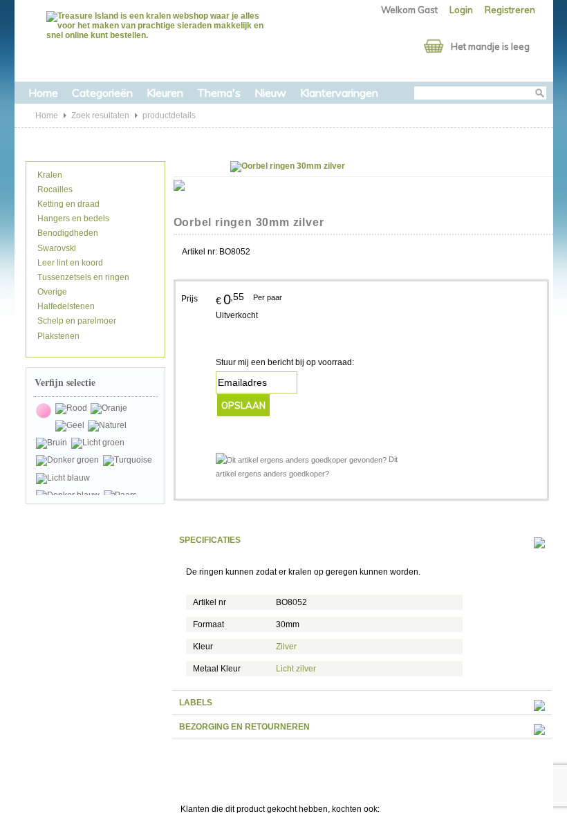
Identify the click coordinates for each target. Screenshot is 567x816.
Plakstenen (57, 336)
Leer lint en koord (69, 263)
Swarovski (55, 248)
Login (461, 9)
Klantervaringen (339, 93)
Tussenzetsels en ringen (82, 277)
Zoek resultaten (100, 115)
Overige (51, 292)
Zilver (286, 646)
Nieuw (270, 93)
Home (43, 93)
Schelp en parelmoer (75, 321)
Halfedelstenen (65, 306)
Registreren (510, 9)
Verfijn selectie (65, 382)
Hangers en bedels (72, 218)
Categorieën (102, 93)
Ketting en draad (67, 204)
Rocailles (54, 189)
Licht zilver (296, 669)
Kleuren (165, 93)
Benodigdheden (66, 233)
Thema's (219, 93)
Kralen (48, 175)
